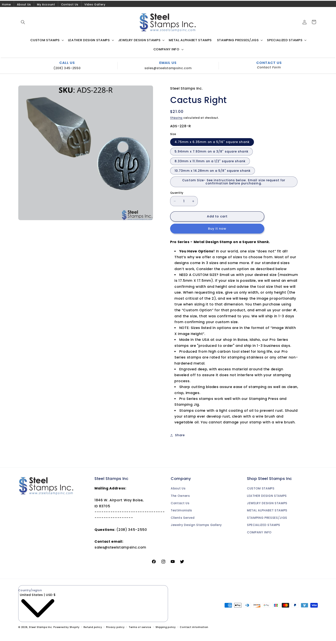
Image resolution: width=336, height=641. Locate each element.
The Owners (180, 496)
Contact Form (269, 67)
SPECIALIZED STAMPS (263, 525)
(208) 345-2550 (66, 68)
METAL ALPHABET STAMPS (267, 510)
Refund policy (93, 627)
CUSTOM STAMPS (261, 488)
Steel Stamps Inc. (41, 627)
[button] (23, 22)
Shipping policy (166, 627)
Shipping (176, 118)
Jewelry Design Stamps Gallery (196, 525)
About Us (24, 4)
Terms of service (140, 627)
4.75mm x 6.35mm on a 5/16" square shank (212, 142)
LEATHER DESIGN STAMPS (267, 496)
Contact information (194, 627)
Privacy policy (115, 627)
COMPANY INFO (259, 532)
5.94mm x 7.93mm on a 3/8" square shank (211, 152)
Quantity (176, 193)
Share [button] (180, 435)
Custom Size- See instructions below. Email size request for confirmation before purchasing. (233, 181)
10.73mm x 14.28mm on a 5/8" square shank (212, 171)
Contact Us (70, 4)
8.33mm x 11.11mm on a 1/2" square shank (210, 161)
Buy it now (217, 229)
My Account (46, 4)
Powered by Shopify (66, 627)
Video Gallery (94, 4)
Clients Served (182, 518)
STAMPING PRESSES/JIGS (267, 518)
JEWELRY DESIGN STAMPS (267, 503)
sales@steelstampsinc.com (168, 68)
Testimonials (181, 510)
